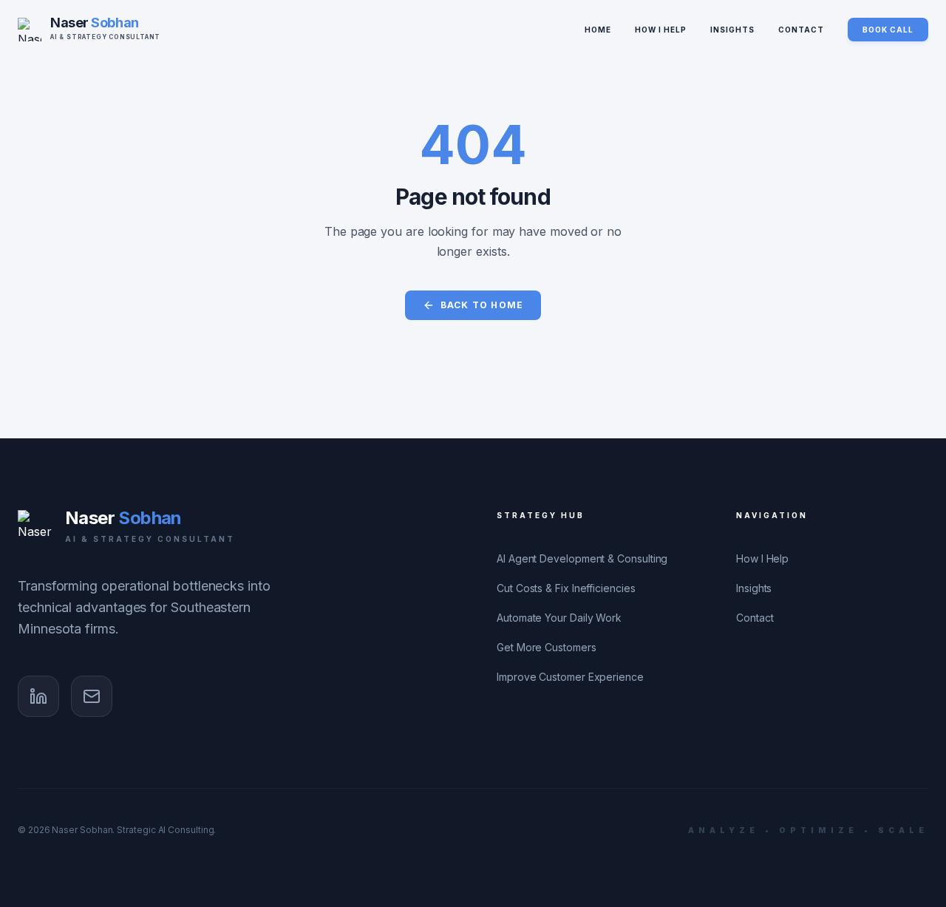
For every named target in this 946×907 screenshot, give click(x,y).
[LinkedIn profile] (38, 696)
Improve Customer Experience (570, 676)
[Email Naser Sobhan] (91, 696)
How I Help (661, 29)
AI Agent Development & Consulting (582, 558)
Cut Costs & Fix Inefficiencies (566, 588)
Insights (732, 29)
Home (598, 29)
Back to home (481, 304)
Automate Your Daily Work (559, 617)
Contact (801, 29)
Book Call (887, 29)
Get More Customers (546, 647)
